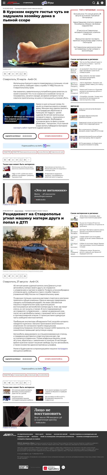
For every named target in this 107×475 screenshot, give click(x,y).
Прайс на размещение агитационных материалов (57, 436)
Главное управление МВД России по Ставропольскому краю (23, 271)
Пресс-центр (39, 434)
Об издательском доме (25, 434)
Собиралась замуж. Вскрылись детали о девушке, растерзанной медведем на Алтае (90, 252)
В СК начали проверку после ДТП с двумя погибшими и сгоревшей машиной (56, 391)
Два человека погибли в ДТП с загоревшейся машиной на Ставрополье (55, 398)
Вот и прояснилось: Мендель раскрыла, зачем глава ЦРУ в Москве (91, 130)
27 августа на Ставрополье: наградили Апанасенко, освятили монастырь (87, 32)
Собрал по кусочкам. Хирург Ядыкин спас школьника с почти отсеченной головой (92, 245)
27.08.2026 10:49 (8, 211)
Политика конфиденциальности (87, 436)
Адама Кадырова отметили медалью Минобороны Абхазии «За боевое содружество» (87, 24)
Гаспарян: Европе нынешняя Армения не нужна (88, 116)
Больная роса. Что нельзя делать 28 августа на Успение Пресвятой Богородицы (87, 15)
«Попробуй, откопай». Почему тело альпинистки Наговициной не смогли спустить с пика (91, 98)
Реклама (49, 434)
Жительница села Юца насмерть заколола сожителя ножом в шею (23, 167)
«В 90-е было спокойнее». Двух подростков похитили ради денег (91, 216)
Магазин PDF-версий (60, 434)
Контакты (35, 436)
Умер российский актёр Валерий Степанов (90, 109)
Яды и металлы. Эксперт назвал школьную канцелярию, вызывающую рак (90, 77)
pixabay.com (7, 69)
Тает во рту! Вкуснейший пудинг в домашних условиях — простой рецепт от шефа (91, 63)
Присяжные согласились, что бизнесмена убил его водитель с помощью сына (55, 168)
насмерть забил (20, 128)
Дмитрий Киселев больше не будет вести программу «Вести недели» (90, 137)
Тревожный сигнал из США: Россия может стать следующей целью (90, 123)
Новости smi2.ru (10, 205)
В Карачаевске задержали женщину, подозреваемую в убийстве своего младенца (54, 175)
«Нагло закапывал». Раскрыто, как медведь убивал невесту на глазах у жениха (91, 84)
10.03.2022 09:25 (8, 8)
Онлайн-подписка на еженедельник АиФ (83, 434)
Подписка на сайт (23, 436)
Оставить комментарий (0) (53, 136)
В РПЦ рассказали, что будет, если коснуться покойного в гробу (90, 144)
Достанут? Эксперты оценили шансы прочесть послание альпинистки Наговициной (92, 231)
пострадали (62, 349)
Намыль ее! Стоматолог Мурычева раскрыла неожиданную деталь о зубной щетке (91, 91)
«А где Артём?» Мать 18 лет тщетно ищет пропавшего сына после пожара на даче (91, 70)
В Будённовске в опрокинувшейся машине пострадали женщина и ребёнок (22, 398)
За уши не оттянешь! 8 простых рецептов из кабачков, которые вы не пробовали (92, 224)
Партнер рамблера (35, 467)
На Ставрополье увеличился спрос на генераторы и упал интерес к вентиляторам (87, 49)
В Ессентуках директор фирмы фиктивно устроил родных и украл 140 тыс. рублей (22, 391)
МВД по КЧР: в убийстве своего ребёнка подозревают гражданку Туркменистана (23, 175)
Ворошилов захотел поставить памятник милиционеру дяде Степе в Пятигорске (87, 40)
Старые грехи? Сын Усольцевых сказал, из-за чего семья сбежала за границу (91, 238)
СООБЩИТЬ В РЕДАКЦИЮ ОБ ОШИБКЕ (28, 439)
